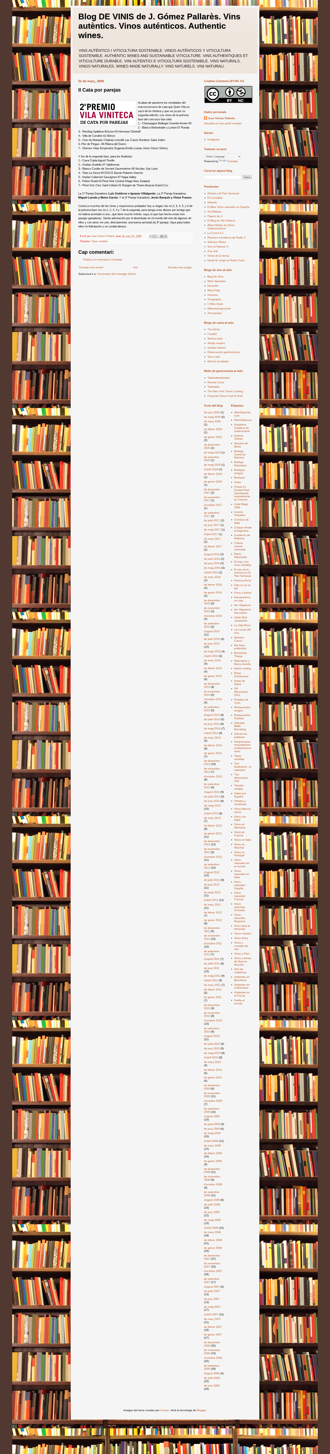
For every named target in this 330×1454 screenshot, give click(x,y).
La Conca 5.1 (215, 232)
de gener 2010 (213, 1077)
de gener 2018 (213, 481)
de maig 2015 (212, 651)
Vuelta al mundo (239, 1002)
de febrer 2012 (213, 912)
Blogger (201, 1410)
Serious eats (214, 338)
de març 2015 (212, 660)
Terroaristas (214, 313)
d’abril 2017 (211, 534)
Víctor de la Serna (218, 255)
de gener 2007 (213, 1334)
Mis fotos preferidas (240, 647)
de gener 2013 (213, 833)
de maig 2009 (212, 1133)
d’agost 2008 (212, 1199)
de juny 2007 (212, 1298)
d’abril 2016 (211, 572)
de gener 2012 (213, 920)
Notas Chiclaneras (241, 674)
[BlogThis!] (155, 236)
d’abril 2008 (211, 1227)
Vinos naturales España (239, 885)
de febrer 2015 (213, 668)
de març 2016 (212, 577)
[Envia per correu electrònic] (151, 236)
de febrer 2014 (213, 745)
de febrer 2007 (213, 1326)
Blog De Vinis (215, 276)
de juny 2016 (212, 563)
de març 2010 (212, 1061)
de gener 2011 (213, 997)
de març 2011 (212, 984)
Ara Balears (214, 211)
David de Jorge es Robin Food (225, 260)
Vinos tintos (241, 938)
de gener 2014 (213, 753)
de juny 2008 (212, 1212)
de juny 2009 (212, 1128)
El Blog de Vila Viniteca (221, 220)
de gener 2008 (213, 1247)
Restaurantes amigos (242, 709)
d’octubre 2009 (213, 1100)
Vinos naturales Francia (239, 896)
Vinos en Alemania (239, 826)
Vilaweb (212, 202)
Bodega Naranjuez (240, 464)
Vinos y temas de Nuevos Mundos (242, 961)
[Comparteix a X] (158, 236)
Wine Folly (213, 290)
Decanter (212, 285)
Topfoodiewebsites (218, 377)
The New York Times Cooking (225, 391)
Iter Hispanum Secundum (242, 611)
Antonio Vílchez (238, 437)
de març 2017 (212, 538)
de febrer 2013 (213, 825)
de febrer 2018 (213, 473)
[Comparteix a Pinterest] (165, 236)
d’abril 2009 (211, 1140)
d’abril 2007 (211, 1314)
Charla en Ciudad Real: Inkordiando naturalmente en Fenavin (242, 493)
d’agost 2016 (212, 554)
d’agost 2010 (212, 1035)
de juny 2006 (212, 1385)
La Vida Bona (242, 625)
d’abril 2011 (211, 980)
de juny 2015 (212, 643)
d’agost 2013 (212, 791)
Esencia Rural (242, 580)
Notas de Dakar (239, 682)
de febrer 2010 (213, 1069)
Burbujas (239, 477)
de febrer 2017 (213, 546)
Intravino (212, 294)
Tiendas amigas (239, 787)
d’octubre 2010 (213, 1020)
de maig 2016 (212, 567)
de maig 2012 (212, 892)
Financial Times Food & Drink (225, 395)
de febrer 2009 (213, 1153)
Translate (232, 161)
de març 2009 (212, 1145)
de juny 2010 (212, 1048)
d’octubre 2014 (213, 699)
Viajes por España (240, 795)
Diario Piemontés (240, 555)
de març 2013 (212, 817)
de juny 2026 (212, 412)
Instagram (213, 139)
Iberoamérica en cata (242, 599)
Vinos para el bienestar (242, 927)
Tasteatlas (213, 386)
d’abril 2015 (211, 655)
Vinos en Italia (242, 839)
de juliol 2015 (212, 638)
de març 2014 (212, 737)
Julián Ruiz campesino (240, 619)
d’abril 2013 (211, 813)
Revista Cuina (215, 382)
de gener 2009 (213, 1161)
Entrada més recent (91, 267)
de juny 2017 (212, 524)
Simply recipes (216, 343)
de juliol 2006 (212, 1377)
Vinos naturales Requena (239, 918)
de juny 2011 (211, 968)
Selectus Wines (216, 241)
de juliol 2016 (212, 558)
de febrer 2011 (213, 989)
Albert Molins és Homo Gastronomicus (221, 227)
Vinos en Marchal (239, 846)
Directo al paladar (218, 361)
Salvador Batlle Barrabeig (240, 726)
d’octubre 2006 (213, 1357)
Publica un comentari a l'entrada (102, 259)
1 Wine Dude (215, 303)
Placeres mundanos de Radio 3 (226, 237)
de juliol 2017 (212, 520)
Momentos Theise (240, 654)
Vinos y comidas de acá (241, 946)
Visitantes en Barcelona (242, 978)
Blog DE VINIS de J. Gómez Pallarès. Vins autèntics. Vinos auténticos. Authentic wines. (159, 26)
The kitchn (213, 329)
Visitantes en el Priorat (242, 994)
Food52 (212, 333)
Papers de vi (214, 216)
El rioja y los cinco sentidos (242, 563)
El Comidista (214, 197)
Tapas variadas (99, 241)
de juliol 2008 (212, 1204)
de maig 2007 (212, 1306)
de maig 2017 (212, 529)
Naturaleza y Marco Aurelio (242, 662)
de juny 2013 (212, 800)
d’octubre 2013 (213, 776)
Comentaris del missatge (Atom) (116, 273)
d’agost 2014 (212, 714)
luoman (164, 1410)
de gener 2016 (213, 592)
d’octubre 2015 (213, 615)
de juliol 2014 (212, 719)
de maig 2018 (212, 464)
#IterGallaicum (243, 419)
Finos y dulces (243, 592)
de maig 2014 (212, 728)
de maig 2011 (212, 975)
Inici (135, 267)
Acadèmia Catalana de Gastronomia (242, 428)
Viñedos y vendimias (240, 802)
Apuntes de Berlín (241, 445)
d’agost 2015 (212, 631)
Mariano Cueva (239, 639)
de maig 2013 (212, 805)
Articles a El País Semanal (223, 193)
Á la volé (212, 251)
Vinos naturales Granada (239, 907)
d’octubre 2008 (213, 1184)
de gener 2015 (213, 676)
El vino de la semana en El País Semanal (242, 573)
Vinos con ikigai (240, 818)
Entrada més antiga (180, 267)
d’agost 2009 (212, 1116)
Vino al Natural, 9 (217, 246)
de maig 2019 (212, 452)
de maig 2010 (212, 1052)
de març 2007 (212, 1319)
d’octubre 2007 (213, 1271)
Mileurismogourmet (219, 308)
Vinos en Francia (239, 834)
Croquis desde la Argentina (243, 529)
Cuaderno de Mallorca (242, 537)
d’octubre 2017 (213, 504)
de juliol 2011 (212, 963)
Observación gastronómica (223, 352)
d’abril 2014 (211, 733)
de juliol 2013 (212, 796)
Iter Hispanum (242, 605)
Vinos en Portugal (239, 854)
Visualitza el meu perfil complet (222, 123)
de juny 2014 (212, 723)
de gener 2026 (213, 437)
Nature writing (242, 668)
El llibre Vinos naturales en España (228, 206)
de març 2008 (212, 1232)
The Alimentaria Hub (241, 778)
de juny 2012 (212, 884)
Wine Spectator (216, 281)
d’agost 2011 (211, 958)
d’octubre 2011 (213, 943)
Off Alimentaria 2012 (241, 691)
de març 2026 (212, 421)
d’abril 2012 (211, 900)
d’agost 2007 (212, 1286)
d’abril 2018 (211, 469)
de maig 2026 (212, 416)
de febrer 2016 (213, 584)
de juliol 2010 (212, 1043)
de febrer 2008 (213, 1240)
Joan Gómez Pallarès (221, 118)
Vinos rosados (242, 933)
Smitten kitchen (216, 347)
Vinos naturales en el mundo (241, 863)
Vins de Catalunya (240, 970)
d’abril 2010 (211, 1057)
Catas (237, 482)
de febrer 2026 (213, 429)
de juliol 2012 (212, 879)
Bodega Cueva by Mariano (240, 454)
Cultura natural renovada (240, 546)
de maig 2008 (212, 1219)
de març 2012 (212, 904)
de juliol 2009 (212, 1124)
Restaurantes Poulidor (242, 717)
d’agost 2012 (212, 872)
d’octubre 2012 (213, 856)
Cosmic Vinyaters (239, 513)
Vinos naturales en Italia (241, 874)
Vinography (214, 299)
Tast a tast (213, 356)
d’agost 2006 (212, 1373)
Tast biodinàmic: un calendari (243, 766)
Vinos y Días (241, 953)
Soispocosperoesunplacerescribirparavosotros (242, 746)
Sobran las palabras (240, 735)
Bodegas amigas (239, 471)
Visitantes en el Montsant (242, 986)
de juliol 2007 (212, 1291)
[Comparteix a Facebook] (162, 236)
